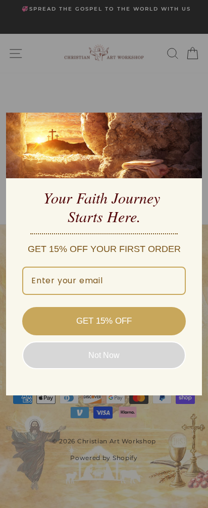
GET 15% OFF (104, 321)
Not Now (104, 355)
